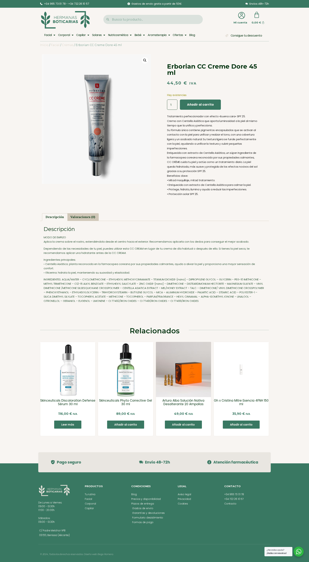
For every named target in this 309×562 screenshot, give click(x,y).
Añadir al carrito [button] (125, 424)
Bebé (137, 35)
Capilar (81, 35)
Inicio (44, 45)
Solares (97, 35)
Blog (192, 35)
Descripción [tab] (55, 217)
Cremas (67, 45)
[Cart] (256, 14)
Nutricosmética (118, 35)
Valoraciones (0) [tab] (82, 217)
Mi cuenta (240, 22)
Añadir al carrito (200, 104)
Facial (48, 35)
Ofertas (178, 35)
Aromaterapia (157, 35)
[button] (145, 60)
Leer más (67, 424)
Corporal (64, 35)
